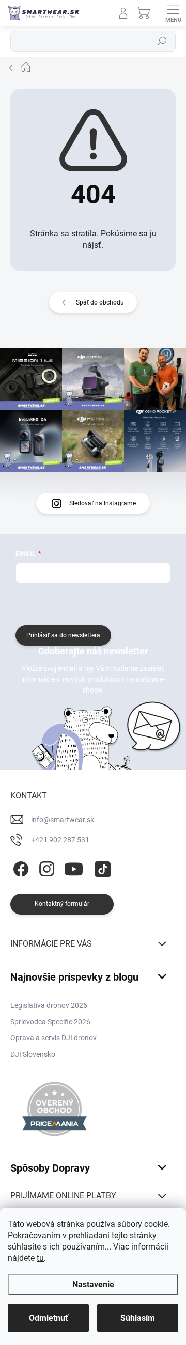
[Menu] (173, 13)
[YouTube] (73, 867)
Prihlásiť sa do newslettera (63, 635)
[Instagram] (45, 867)
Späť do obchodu (100, 302)
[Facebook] (19, 867)
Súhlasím (137, 1318)
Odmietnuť (48, 1318)
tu (40, 1258)
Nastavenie (93, 1284)
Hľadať (162, 41)
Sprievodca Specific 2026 (50, 1022)
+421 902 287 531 (60, 840)
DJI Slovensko (32, 1054)
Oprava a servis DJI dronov (53, 1038)
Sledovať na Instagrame (102, 503)
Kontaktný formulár (62, 903)
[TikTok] (101, 867)
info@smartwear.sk (62, 819)
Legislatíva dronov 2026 (48, 1005)
